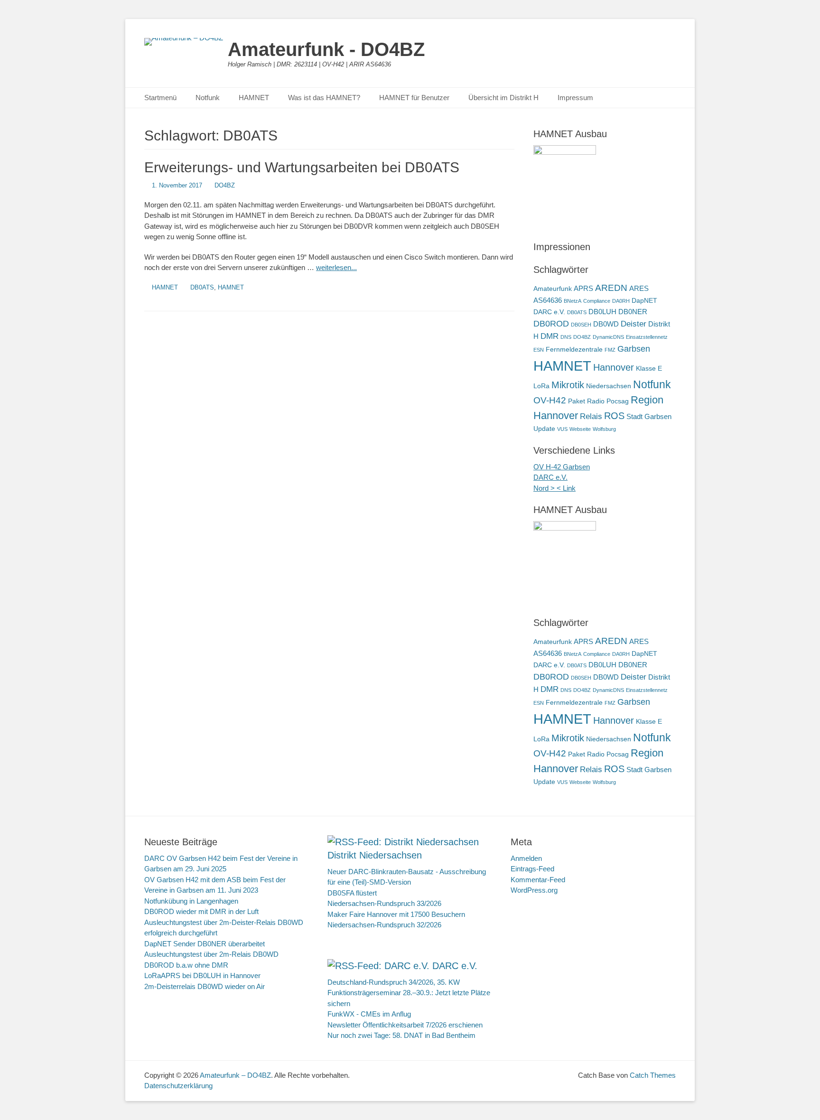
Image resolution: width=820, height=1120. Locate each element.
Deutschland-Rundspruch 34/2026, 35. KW (393, 982)
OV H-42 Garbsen (561, 467)
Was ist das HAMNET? (324, 97)
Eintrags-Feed (532, 869)
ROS (614, 416)
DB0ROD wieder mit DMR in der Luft (201, 911)
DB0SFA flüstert (352, 893)
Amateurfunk (552, 288)
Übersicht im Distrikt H (503, 97)
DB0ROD (551, 323)
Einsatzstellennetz (647, 337)
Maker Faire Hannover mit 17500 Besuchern (396, 914)
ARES (639, 288)
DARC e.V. (549, 312)
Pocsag (617, 401)
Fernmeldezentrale (574, 349)
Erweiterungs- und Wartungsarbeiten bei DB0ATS (301, 167)
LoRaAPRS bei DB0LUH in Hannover (202, 975)
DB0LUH (602, 312)
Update (544, 428)
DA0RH (621, 301)
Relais (591, 416)
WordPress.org (534, 890)
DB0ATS (202, 287)
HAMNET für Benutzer (414, 97)
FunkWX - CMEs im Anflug (369, 1014)
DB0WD (606, 324)
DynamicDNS (608, 337)
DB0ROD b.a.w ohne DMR (186, 965)
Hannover (613, 367)
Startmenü (160, 97)
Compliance (596, 301)
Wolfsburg (604, 429)
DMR (549, 336)
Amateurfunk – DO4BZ (235, 1075)
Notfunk (208, 97)
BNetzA (572, 301)
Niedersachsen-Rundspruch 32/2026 (384, 925)
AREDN (611, 287)
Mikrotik (567, 385)
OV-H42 (549, 400)
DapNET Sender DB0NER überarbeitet (204, 944)
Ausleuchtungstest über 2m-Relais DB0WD (211, 954)
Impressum (575, 97)
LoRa (541, 386)
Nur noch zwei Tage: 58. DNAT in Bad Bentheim (401, 1035)
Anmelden (526, 858)
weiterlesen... (336, 267)
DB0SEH (581, 324)
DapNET (644, 300)
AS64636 (547, 300)
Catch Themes (653, 1075)
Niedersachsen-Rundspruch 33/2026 (384, 903)
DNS (565, 337)
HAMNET (254, 97)
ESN (538, 350)
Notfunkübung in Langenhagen (191, 901)
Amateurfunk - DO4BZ (326, 49)
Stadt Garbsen (648, 416)
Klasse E (649, 368)
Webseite (580, 429)
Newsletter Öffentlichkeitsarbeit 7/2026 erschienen (405, 1025)
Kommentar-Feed (538, 880)
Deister (633, 323)
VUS (562, 429)
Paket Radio (586, 401)
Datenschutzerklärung (178, 1086)
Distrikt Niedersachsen (374, 855)
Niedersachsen (608, 386)
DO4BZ (224, 185)
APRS (583, 288)
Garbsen (633, 349)
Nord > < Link (554, 488)
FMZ (610, 350)
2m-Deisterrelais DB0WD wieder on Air (204, 986)
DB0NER (632, 312)
